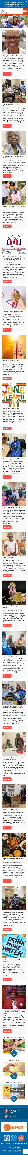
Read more (7, 74)
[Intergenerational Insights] (14, 643)
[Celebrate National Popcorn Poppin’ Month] (14, 593)
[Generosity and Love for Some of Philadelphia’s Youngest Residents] (14, 693)
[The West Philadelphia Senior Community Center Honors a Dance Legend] (14, 997)
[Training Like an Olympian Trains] (14, 298)
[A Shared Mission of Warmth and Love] (14, 845)
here (6, 1143)
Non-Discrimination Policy (19, 1150)
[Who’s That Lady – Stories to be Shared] (14, 143)
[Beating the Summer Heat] (14, 347)
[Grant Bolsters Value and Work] (14, 494)
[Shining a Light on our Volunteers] (14, 445)
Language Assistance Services (14, 1151)
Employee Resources (8, 1150)
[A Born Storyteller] (14, 544)
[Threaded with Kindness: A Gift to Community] (14, 91)
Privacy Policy (16, 1149)
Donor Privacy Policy (8, 1149)
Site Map (23, 1149)
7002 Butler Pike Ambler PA (14, 1111)
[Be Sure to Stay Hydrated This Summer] (14, 946)
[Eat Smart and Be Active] (14, 796)
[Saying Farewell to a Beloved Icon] (14, 42)
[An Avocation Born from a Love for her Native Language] (14, 744)
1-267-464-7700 (14, 1116)
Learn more (19, 6)
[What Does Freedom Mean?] (14, 395)
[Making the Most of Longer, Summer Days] (14, 193)
